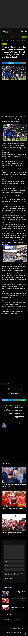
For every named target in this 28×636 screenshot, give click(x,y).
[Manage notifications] (25, 633)
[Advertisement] (14, 14)
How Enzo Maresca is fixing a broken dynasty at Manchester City (17, 593)
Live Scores (4, 36)
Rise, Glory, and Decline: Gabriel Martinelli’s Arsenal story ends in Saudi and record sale (18, 607)
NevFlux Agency (20, 628)
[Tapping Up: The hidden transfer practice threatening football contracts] (14, 499)
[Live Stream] (12, 36)
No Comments (13, 59)
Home (3, 40)
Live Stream (15, 36)
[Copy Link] (23, 63)
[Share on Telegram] (17, 63)
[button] (22, 31)
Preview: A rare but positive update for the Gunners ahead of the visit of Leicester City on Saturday (7, 410)
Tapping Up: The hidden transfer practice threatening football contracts (18, 600)
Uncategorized (5, 383)
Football (6, 40)
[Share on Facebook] (5, 63)
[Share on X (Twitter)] (11, 63)
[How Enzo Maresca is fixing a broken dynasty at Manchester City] (14, 475)
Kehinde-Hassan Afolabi (14, 424)
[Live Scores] (1, 36)
